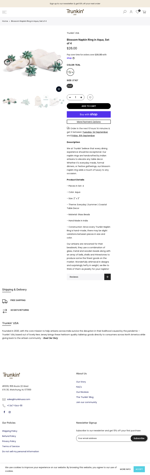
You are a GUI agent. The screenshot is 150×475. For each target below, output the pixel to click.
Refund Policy (9, 436)
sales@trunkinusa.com (18, 399)
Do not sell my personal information (20, 451)
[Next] (59, 62)
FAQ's (79, 386)
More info (125, 469)
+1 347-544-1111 (14, 405)
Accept (139, 469)
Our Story (81, 381)
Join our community (86, 402)
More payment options (89, 121)
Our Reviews (82, 392)
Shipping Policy (9, 431)
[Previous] (7, 62)
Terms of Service (11, 446)
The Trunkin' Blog (84, 397)
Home (5, 21)
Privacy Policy (9, 441)
